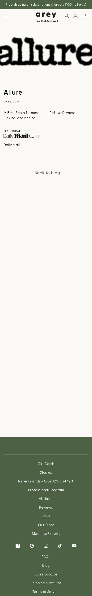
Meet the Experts (46, 533)
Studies (46, 472)
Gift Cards (46, 463)
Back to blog (47, 172)
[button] (6, 16)
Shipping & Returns (45, 583)
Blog (46, 565)
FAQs (46, 556)
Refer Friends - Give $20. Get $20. (46, 481)
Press (46, 516)
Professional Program (46, 490)
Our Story (46, 525)
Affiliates (46, 498)
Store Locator (46, 574)
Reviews (46, 507)
